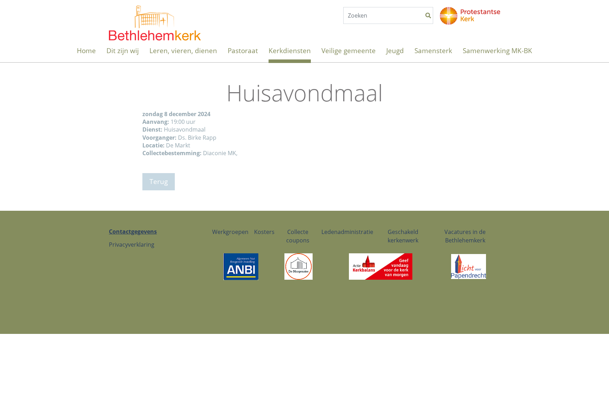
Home (86, 50)
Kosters (264, 232)
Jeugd (395, 50)
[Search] (428, 15)
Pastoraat (243, 50)
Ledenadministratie (347, 232)
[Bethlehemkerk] (155, 16)
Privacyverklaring (131, 244)
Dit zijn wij (122, 50)
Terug (158, 181)
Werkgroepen (230, 232)
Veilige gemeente (348, 50)
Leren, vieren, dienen (183, 50)
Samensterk (433, 50)
